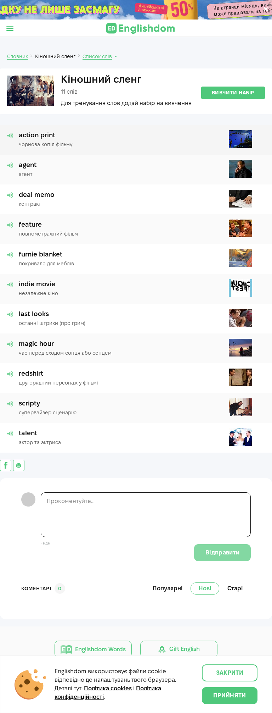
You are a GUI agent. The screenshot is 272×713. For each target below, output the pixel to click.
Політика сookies (108, 688)
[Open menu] (10, 28)
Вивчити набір (233, 92)
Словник (17, 56)
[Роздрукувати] (18, 465)
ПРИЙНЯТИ (229, 695)
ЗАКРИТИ (229, 673)
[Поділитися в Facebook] (5, 465)
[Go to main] (140, 28)
